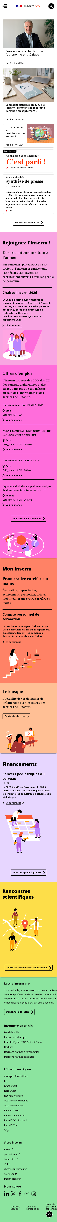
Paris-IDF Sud (11, 1125)
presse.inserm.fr (12, 1154)
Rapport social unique (15, 1037)
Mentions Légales (15, 1208)
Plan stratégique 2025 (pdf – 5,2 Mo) (23, 1042)
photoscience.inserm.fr (15, 1168)
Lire (10, 210)
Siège (7, 1130)
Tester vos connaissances (21, 167)
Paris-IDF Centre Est (14, 1115)
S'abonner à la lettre (17, 1011)
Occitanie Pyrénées (14, 1105)
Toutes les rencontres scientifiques (27, 967)
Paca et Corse (11, 1110)
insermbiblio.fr (11, 1159)
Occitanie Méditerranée (16, 1100)
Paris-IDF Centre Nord (15, 1120)
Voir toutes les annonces (27, 518)
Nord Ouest (10, 1090)
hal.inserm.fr (10, 1173)
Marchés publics (12, 1032)
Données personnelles (32, 1208)
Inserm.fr (8, 1149)
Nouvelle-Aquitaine (13, 1095)
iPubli (7, 1164)
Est (5, 1080)
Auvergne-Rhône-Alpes (16, 1076)
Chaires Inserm (14, 325)
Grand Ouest (10, 1085)
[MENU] (5, 6)
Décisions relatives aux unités (19, 1056)
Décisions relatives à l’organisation (21, 1051)
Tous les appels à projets (27, 872)
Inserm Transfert (12, 1178)
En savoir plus (13, 641)
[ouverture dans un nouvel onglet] (6, 1193)
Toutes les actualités (27, 222)
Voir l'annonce (14, 419)
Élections (8, 1046)
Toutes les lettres (14, 716)
